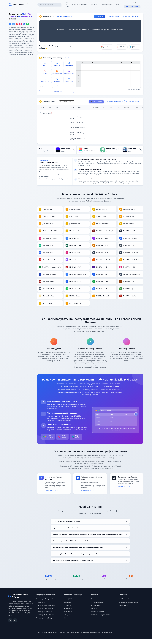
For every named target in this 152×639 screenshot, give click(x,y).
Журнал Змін (95, 605)
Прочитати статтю (50, 490)
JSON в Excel (68, 608)
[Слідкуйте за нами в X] (10, 620)
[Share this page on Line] (27, 24)
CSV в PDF (67, 618)
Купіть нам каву (131, 6)
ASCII (118, 107)
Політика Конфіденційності (100, 615)
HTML (80, 107)
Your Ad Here (123, 605)
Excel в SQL (67, 602)
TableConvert (48, 632)
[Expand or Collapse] (137, 58)
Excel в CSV (67, 605)
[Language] (134, 3)
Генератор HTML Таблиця (45, 615)
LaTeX (72, 107)
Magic (57, 107)
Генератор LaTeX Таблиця (79, 4)
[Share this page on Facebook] (10, 24)
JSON (42, 107)
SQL (65, 107)
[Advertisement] (22, 71)
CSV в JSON (67, 615)
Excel (49, 107)
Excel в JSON (68, 599)
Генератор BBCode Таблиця (45, 605)
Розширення (95, 4)
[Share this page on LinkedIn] (24, 24)
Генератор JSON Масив (44, 612)
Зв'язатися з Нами (97, 612)
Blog (117, 4)
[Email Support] (15, 620)
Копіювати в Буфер (115, 101)
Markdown (96, 107)
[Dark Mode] (128, 3)
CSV (87, 107)
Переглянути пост (86, 490)
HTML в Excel (68, 612)
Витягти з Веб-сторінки (132, 16)
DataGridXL (137, 89)
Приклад (101, 16)
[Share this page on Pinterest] (20, 24)
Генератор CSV (41, 602)
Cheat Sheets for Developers (128, 602)
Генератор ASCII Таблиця (44, 608)
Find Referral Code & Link (127, 599)
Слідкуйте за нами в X (67, 101)
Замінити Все (57, 91)
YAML (136, 107)
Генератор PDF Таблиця (44, 618)
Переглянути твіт (123, 486)
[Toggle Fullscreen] (140, 58)
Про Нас (94, 608)
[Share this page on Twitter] (13, 24)
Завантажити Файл (114, 16)
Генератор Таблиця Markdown (46, 599)
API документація (107, 4)
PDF (111, 107)
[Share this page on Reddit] (17, 24)
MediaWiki (127, 107)
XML (104, 107)
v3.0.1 (28, 3)
